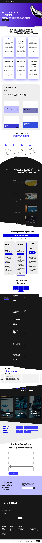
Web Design (4, 531)
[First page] (13, 419)
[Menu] (37, 2)
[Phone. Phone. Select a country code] (23, 458)
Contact (3, 530)
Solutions (3, 529)
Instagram (12, 530)
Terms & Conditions (33, 528)
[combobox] (21, 463)
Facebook (12, 529)
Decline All (32, 541)
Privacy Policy (32, 529)
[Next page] (28, 419)
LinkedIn (11, 528)
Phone (23, 455)
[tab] (21, 235)
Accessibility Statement (34, 530)
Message (10, 465)
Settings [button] (27, 541)
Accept (37, 541)
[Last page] (30, 419)
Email (10, 455)
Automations (4, 535)
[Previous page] (15, 419)
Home (3, 528)
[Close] (40, 541)
